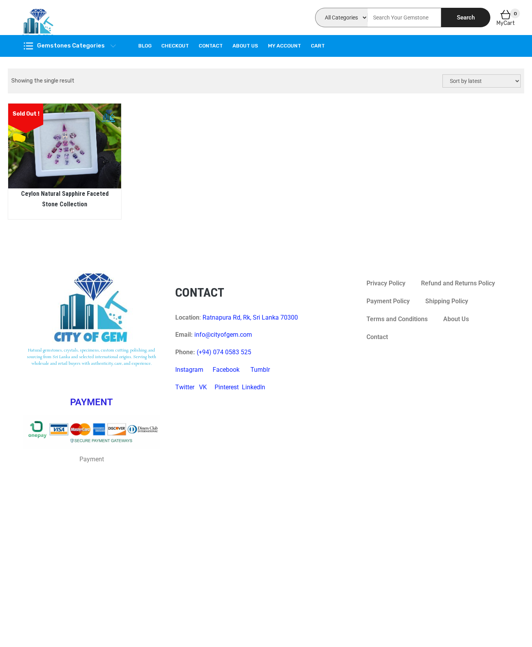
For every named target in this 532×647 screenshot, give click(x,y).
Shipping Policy (446, 301)
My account (284, 46)
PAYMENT (91, 402)
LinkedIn (253, 387)
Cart (318, 46)
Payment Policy (388, 301)
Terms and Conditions (397, 319)
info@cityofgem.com (223, 334)
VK (203, 387)
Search (466, 17)
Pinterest (227, 387)
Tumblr (260, 369)
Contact (211, 46)
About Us (245, 46)
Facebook (226, 369)
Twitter (184, 387)
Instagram (189, 369)
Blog (144, 46)
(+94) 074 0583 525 (224, 352)
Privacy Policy (385, 283)
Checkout (175, 46)
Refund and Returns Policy (458, 283)
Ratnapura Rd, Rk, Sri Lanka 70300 (250, 317)
